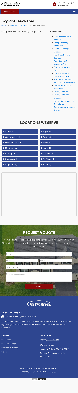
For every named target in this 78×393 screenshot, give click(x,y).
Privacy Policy (25, 368)
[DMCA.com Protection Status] (39, 380)
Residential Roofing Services (19, 25)
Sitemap (54, 368)
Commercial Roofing (9, 348)
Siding (4, 352)
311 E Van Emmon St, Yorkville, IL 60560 (20, 317)
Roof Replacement (9, 344)
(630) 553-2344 (64, 5)
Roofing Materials (61, 92)
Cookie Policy (45, 368)
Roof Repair (6, 340)
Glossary (4, 25)
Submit (39, 286)
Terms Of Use (35, 368)
